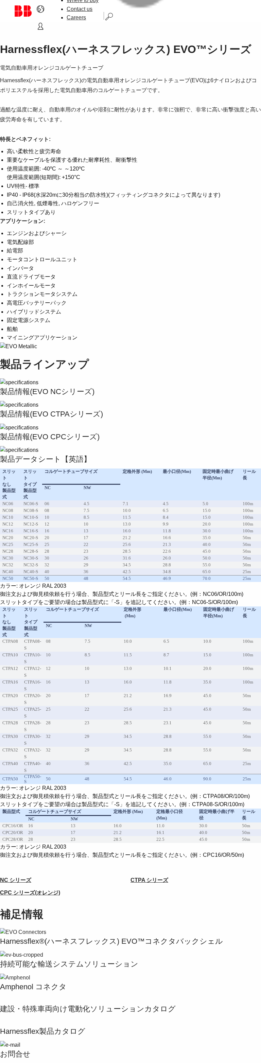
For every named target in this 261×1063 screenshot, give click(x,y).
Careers (76, 17)
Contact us (79, 9)
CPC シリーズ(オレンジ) (30, 893)
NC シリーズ (15, 880)
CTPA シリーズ (149, 880)
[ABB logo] (23, 11)
